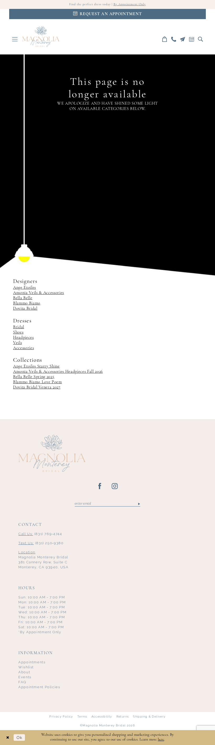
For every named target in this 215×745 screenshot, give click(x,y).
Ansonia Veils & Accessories (38, 293)
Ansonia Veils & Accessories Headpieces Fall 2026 (58, 372)
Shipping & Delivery (149, 716)
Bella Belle (22, 298)
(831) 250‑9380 (41, 543)
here (161, 740)
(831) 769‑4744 (40, 534)
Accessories (23, 348)
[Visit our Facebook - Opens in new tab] (100, 486)
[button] (15, 39)
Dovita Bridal (25, 309)
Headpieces (23, 338)
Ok (19, 737)
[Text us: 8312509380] (182, 39)
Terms (82, 716)
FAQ (22, 682)
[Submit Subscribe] (138, 504)
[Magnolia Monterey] (41, 36)
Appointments (32, 662)
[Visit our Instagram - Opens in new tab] (115, 486)
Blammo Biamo (26, 303)
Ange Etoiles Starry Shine (36, 366)
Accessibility (102, 716)
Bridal (18, 327)
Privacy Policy (61, 716)
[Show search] (200, 39)
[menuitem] (15, 39)
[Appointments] (191, 39)
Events (24, 677)
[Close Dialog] (8, 737)
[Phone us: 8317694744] (173, 39)
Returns (122, 716)
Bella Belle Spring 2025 (33, 377)
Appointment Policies (39, 687)
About (24, 672)
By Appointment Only (130, 4)
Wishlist (26, 667)
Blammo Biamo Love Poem (37, 382)
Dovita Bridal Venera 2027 (37, 387)
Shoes (18, 332)
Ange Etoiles (24, 288)
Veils (17, 343)
